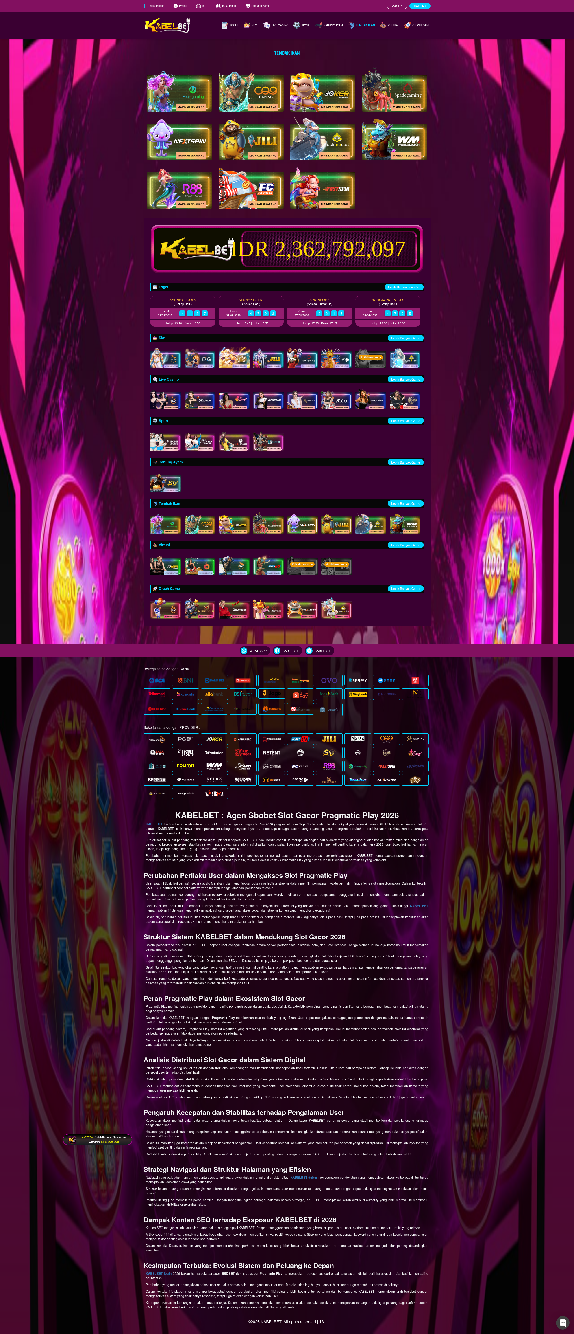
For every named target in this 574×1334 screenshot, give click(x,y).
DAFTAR (420, 6)
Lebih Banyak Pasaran (404, 287)
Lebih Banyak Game (405, 338)
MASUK (396, 6)
